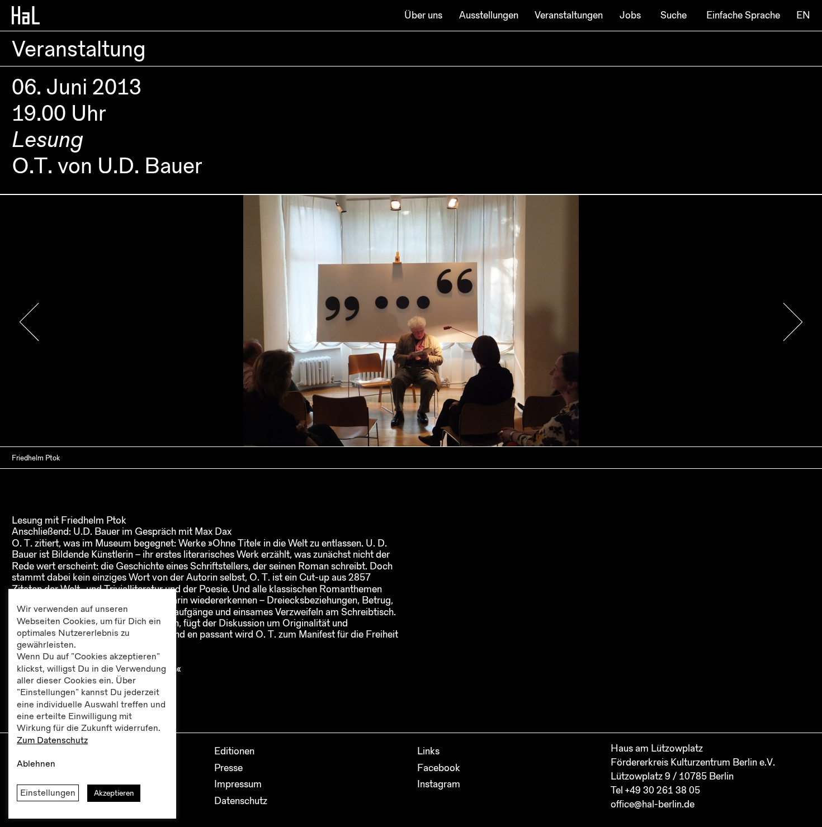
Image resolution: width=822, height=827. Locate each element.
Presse (228, 767)
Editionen (234, 751)
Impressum (238, 784)
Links (428, 751)
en (803, 15)
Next (792, 322)
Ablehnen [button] (36, 764)
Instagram (438, 784)
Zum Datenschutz (52, 740)
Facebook (438, 767)
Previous (29, 322)
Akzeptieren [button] (114, 793)
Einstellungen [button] (47, 793)
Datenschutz (240, 800)
